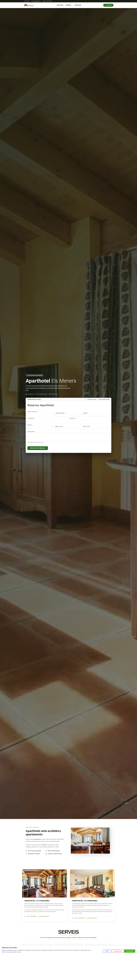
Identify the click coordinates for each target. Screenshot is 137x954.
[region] (68, 949)
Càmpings (68, 5)
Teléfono (85, 413)
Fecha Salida (72, 418)
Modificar (107, 951)
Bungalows (78, 5)
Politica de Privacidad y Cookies (13, 951)
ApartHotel (60, 5)
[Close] (135, 947)
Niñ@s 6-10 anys (58, 426)
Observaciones (30, 431)
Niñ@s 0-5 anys (86, 426)
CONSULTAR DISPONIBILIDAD (37, 448)
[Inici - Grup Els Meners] (29, 5)
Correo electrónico (60, 413)
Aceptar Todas (129, 951)
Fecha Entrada (31, 418)
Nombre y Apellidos (32, 411)
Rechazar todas (117, 951)
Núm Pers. (29, 425)
